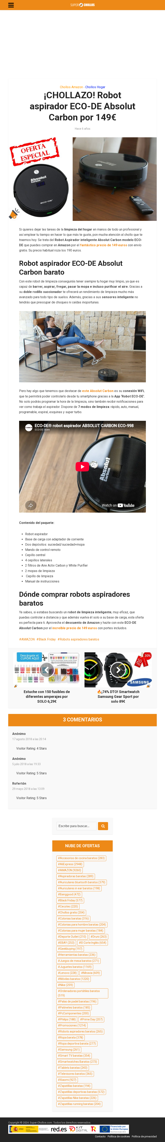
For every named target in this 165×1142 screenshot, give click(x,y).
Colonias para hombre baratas (83, 924)
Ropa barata (71, 1037)
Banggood (70, 894)
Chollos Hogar (95, 87)
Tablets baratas (73, 1067)
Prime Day (92, 1019)
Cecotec (69, 906)
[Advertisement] (82, 44)
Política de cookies (119, 1136)
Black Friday (47, 639)
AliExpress (71, 864)
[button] (11, 5)
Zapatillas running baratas (80, 1104)
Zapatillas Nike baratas (78, 1098)
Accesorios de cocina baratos (82, 858)
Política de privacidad (144, 1136)
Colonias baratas (74, 918)
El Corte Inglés (93, 942)
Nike (66, 985)
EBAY (67, 942)
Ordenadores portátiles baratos (79, 993)
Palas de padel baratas (78, 1001)
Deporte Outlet (73, 936)
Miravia (91, 972)
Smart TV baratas (75, 1055)
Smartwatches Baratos (78, 1061)
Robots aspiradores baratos (79, 639)
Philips (68, 1019)
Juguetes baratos (76, 966)
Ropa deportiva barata (78, 1043)
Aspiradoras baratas (76, 876)
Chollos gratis (72, 912)
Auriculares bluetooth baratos (82, 882)
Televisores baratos (76, 1073)
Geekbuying (71, 948)
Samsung (70, 1049)
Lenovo (68, 972)
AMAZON (28, 639)
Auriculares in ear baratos (80, 888)
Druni (100, 936)
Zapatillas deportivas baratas (82, 1091)
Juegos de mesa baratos (79, 960)
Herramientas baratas (77, 954)
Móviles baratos (74, 979)
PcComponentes (74, 1013)
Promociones (73, 1025)
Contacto (100, 1136)
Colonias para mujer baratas (81, 930)
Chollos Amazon (71, 87)
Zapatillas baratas (75, 1085)
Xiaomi (68, 1079)
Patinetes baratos (75, 1007)
